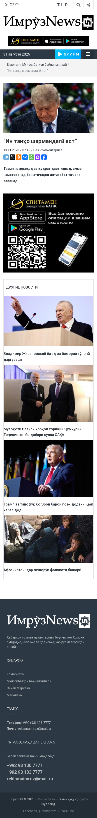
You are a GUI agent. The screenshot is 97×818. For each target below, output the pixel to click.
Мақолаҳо (14, 695)
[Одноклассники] (18, 157)
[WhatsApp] (31, 157)
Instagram (49, 811)
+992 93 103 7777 (24, 772)
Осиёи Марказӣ (18, 688)
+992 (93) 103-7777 (36, 723)
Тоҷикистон (15, 674)
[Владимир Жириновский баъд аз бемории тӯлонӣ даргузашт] (48, 321)
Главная (13, 64)
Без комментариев (47, 150)
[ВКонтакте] (25, 157)
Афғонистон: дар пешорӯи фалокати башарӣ (42, 570)
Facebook (30, 811)
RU (67, 4)
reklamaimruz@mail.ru (34, 728)
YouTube (67, 811)
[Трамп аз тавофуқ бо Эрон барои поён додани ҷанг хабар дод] (48, 468)
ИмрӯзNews (46, 799)
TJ (59, 4)
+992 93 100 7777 (24, 765)
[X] (12, 157)
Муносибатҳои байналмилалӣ (44, 64)
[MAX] (37, 157)
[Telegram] (6, 157)
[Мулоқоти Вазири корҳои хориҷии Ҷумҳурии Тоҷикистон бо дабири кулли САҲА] (48, 393)
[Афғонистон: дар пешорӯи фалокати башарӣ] (48, 539)
